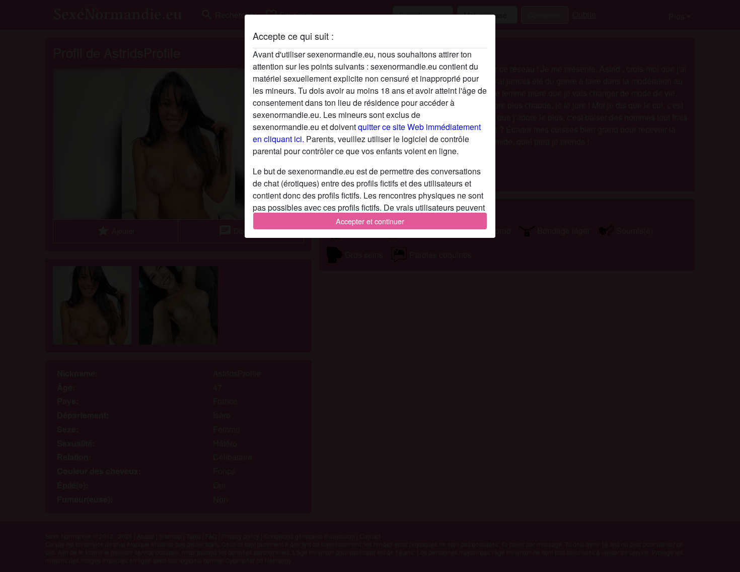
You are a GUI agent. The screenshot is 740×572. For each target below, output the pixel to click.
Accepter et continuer (370, 221)
